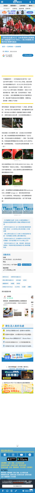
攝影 (30, 287)
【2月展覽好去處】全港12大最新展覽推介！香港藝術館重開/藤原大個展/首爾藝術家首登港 (16, 222)
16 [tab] (20, 14)
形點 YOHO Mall (7, 287)
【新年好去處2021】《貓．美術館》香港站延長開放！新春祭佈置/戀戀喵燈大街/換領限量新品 (16, 245)
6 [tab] (22, 10)
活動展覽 (18, 46)
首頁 (3, 46)
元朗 (19, 264)
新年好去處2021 (16, 277)
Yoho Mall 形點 (26, 264)
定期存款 (27, 8)
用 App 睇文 (28, 55)
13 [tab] (15, 14)
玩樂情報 (10, 46)
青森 (18, 283)
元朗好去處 (14, 465)
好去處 (19, 280)
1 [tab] (14, 10)
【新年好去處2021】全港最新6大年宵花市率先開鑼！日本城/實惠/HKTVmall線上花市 (16, 239)
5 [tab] (20, 10)
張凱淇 (7, 51)
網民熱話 (3, 472)
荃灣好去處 (22, 465)
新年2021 (5, 277)
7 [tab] (14, 12)
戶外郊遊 (23, 467)
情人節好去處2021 (8, 280)
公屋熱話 (14, 8)
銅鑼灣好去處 (5, 465)
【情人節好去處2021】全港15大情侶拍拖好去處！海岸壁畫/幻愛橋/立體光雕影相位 (17, 235)
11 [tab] (20, 12)
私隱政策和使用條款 (18, 483)
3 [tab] (17, 10)
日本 (25, 280)
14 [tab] (17, 14)
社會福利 (29, 467)
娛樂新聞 (21, 8)
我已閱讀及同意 (17, 486)
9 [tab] (17, 12)
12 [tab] (22, 12)
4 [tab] (19, 10)
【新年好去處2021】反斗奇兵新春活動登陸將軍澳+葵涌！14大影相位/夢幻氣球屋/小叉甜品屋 (17, 229)
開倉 (13, 463)
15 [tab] (19, 14)
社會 (10, 467)
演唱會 (5, 6)
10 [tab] (19, 12)
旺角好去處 (4, 467)
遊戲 (13, 283)
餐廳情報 (16, 467)
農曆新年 (5, 283)
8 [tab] (15, 12)
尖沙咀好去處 (19, 463)
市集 (9, 463)
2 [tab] (15, 10)
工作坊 (18, 287)
